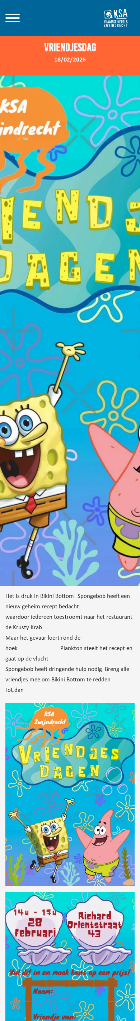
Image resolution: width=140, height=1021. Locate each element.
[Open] (12, 18)
